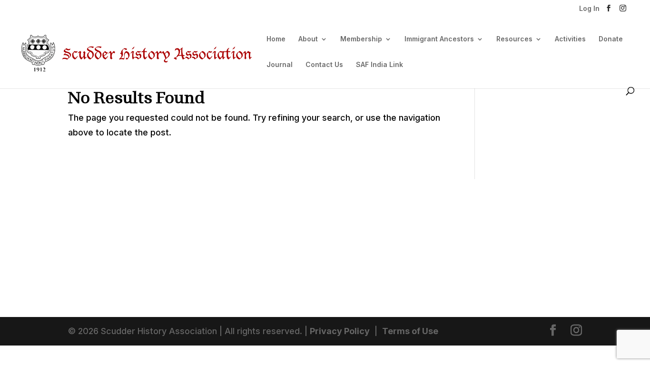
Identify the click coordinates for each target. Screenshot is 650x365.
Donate (611, 39)
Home (276, 39)
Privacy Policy (340, 331)
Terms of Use (410, 331)
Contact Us (324, 64)
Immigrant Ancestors (439, 39)
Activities (570, 39)
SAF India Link (379, 64)
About (308, 39)
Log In (589, 8)
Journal (279, 64)
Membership (361, 39)
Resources (514, 39)
